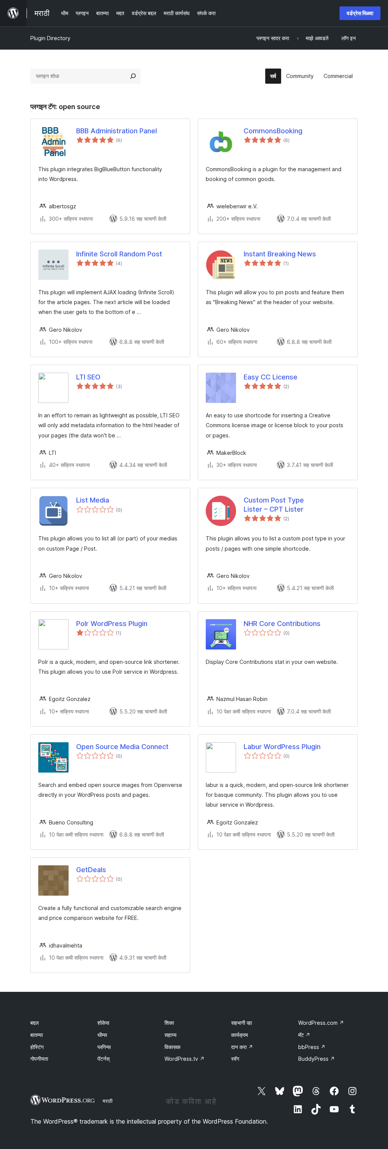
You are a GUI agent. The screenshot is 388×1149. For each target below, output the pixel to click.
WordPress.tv (184, 1058)
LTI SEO (88, 377)
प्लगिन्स (104, 1047)
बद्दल (34, 1022)
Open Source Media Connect (122, 747)
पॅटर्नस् (103, 1058)
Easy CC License (270, 377)
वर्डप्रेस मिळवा (360, 13)
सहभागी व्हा (241, 1022)
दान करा (242, 1047)
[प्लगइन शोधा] (133, 76)
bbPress (311, 1047)
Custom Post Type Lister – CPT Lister (274, 504)
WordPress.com (321, 1022)
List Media (92, 500)
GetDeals (91, 870)
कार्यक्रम (239, 1035)
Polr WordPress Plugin (111, 624)
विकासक (172, 1047)
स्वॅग (235, 1058)
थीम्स (102, 1035)
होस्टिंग (37, 1047)
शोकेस (103, 1022)
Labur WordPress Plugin (282, 747)
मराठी (108, 1101)
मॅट (304, 1035)
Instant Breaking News (280, 254)
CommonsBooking (273, 131)
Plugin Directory (50, 38)
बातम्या (36, 1035)
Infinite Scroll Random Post (119, 254)
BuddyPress (316, 1058)
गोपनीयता (39, 1058)
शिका (169, 1022)
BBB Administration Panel (116, 131)
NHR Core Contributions (282, 624)
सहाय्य (170, 1035)
